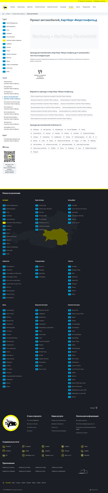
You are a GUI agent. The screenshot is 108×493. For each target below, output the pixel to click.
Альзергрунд (9, 310)
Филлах (7, 287)
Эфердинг (40, 314)
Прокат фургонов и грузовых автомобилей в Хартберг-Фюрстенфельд (51, 118)
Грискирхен (41, 324)
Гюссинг (40, 212)
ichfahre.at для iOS (40, 471)
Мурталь (7, 58)
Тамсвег (73, 219)
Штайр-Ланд (41, 352)
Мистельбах (74, 359)
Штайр (39, 355)
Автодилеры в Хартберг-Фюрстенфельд (11, 87)
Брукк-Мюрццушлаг (11, 23)
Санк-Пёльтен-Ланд (76, 369)
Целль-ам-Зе (74, 223)
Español (23, 483)
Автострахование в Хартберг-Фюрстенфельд (11, 113)
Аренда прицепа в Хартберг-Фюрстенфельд (73, 100)
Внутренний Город (10, 338)
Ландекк (73, 284)
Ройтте (72, 291)
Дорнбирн (40, 273)
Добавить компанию (57, 424)
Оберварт (40, 229)
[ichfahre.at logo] (5, 7)
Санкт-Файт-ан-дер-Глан (12, 284)
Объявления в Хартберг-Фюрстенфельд (11, 82)
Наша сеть (55, 427)
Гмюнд (72, 320)
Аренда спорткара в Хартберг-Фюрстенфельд (79, 115)
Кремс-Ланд (74, 341)
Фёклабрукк (41, 362)
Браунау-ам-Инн (42, 310)
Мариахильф (9, 359)
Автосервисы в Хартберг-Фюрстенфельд (11, 108)
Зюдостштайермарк (11, 65)
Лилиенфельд (74, 348)
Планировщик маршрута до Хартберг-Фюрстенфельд (12, 140)
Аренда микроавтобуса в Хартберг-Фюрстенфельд (45, 107)
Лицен (7, 51)
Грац (6, 30)
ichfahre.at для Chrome (8, 467)
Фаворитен (8, 324)
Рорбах (39, 345)
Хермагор (8, 270)
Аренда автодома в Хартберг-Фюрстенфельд (44, 111)
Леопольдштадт (10, 348)
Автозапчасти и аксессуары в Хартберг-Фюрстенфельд (12, 103)
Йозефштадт (9, 341)
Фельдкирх (40, 277)
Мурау (6, 61)
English (39, 483)
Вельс (39, 366)
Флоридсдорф (9, 327)
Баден (72, 317)
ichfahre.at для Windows (9, 471)
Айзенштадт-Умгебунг (44, 209)
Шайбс (72, 372)
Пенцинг (7, 372)
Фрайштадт (41, 317)
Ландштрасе (9, 345)
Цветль (72, 397)
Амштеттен (73, 310)
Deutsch (44, 483)
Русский (8, 483)
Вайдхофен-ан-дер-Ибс (77, 393)
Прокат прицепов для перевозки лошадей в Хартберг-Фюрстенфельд (51, 96)
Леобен (7, 47)
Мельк (72, 355)
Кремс (72, 345)
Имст (72, 273)
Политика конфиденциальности (85, 424)
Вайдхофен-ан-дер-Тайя (77, 390)
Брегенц (40, 266)
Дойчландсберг (9, 26)
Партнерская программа (59, 431)
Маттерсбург (41, 219)
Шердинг (40, 348)
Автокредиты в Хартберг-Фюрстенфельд (11, 93)
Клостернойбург (75, 334)
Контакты (29, 431)
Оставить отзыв (31, 427)
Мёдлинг (73, 352)
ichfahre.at (8, 489)
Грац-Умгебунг (9, 37)
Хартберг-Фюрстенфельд (18, 13)
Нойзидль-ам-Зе (42, 223)
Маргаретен (8, 355)
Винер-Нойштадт (75, 386)
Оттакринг (8, 369)
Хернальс (8, 331)
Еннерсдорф (41, 216)
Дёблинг (7, 317)
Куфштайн (73, 280)
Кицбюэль (73, 277)
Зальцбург (73, 212)
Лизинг (7, 352)
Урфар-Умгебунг (42, 359)
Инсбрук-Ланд (74, 270)
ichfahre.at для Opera (57, 467)
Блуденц (40, 270)
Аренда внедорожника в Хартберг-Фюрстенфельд (77, 107)
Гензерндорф (74, 324)
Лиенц (72, 287)
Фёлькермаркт (9, 291)
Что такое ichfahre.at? (33, 420)
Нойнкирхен (74, 362)
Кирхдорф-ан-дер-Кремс (45, 327)
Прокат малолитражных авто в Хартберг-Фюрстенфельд (47, 115)
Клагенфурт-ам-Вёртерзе (12, 273)
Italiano (34, 483)
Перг (39, 338)
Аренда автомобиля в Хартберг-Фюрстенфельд (44, 103)
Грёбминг (8, 33)
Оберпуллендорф (43, 226)
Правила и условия (81, 433)
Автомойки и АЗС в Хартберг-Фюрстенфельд (11, 128)
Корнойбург (74, 338)
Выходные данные (81, 420)
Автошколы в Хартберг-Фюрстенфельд (11, 123)
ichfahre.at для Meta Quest (58, 471)
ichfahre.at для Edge (40, 467)
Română (29, 483)
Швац (72, 294)
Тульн (72, 379)
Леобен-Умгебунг (10, 54)
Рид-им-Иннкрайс (43, 341)
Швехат (72, 376)
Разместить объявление (59, 420)
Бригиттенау (9, 314)
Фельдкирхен (9, 266)
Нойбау (7, 366)
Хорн (72, 331)
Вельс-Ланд (41, 369)
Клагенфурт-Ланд (10, 277)
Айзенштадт (41, 205)
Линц (39, 331)
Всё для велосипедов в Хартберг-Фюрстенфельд (11, 118)
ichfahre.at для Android (25, 471)
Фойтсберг (8, 68)
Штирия (8, 13)
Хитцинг (7, 334)
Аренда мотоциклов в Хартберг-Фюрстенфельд (44, 100)
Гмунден (40, 320)
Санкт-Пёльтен (75, 366)
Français (18, 483)
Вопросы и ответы (32, 424)
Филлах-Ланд (9, 294)
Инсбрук (73, 266)
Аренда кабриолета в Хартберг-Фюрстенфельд (72, 111)
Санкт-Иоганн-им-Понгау (78, 209)
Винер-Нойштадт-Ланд (77, 383)
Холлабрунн (74, 327)
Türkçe (13, 483)
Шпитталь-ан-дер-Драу (12, 280)
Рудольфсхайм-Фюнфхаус (13, 376)
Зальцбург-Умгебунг (76, 216)
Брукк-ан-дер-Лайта (76, 314)
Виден (7, 386)
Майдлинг (8, 362)
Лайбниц (8, 44)
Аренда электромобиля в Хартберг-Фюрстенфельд (75, 103)
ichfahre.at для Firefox (24, 467)
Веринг (7, 383)
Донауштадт (9, 320)
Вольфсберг (8, 298)
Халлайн (73, 205)
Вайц (6, 71)
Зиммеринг (8, 379)
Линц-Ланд (41, 334)
